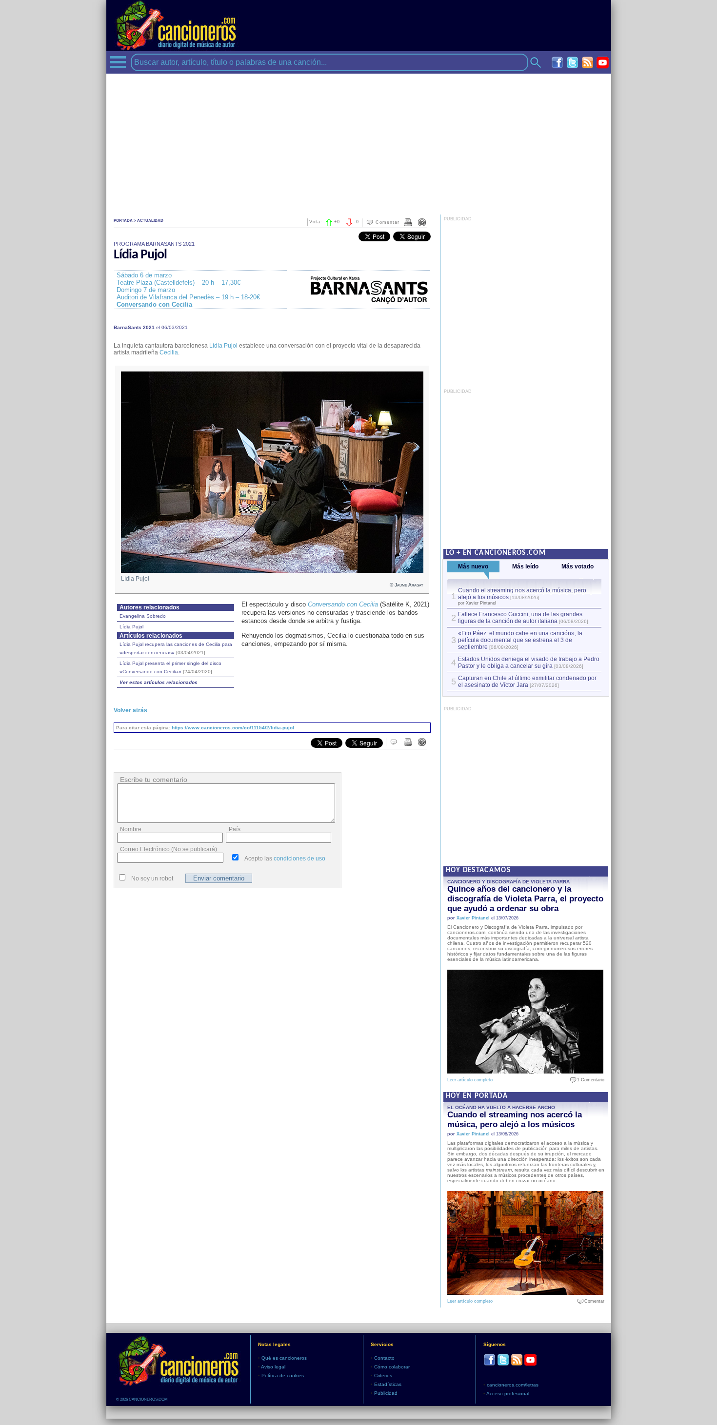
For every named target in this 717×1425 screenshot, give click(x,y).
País (234, 829)
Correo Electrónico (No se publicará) (168, 849)
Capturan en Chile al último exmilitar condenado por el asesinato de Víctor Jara (527, 681)
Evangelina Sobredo (143, 616)
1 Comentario (588, 1079)
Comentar (387, 222)
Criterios (383, 1375)
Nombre (130, 829)
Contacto (384, 1358)
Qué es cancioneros (284, 1358)
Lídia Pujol (223, 345)
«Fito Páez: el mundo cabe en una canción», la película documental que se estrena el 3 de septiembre (520, 640)
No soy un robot (152, 878)
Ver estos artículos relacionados (159, 682)
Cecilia (168, 352)
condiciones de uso (299, 858)
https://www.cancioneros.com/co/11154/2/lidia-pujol (233, 727)
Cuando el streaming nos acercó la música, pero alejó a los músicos (514, 1119)
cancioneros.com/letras (512, 1384)
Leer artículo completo (470, 1079)
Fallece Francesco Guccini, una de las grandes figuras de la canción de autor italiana (520, 618)
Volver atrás (130, 710)
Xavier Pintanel (473, 918)
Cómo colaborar (392, 1366)
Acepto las (284, 858)
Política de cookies (282, 1375)
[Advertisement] (358, 142)
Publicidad (386, 1393)
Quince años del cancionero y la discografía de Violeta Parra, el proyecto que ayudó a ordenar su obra (525, 898)
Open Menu (118, 62)
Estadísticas (387, 1384)
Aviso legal (273, 1366)
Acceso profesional (507, 1393)
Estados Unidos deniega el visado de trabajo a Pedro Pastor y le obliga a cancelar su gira (528, 662)
